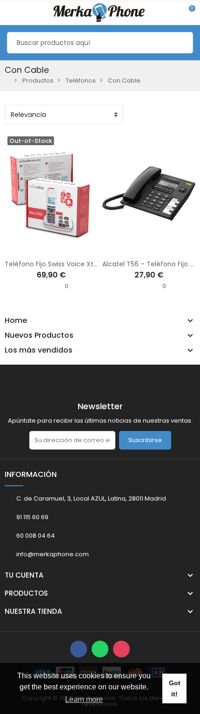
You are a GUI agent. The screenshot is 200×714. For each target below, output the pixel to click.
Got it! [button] (174, 688)
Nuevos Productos (39, 335)
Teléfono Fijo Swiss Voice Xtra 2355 (61, 264)
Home (16, 320)
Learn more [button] (84, 699)
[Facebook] (78, 649)
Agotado (22, 248)
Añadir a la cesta (119, 248)
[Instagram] (121, 649)
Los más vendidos (39, 350)
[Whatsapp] (100, 649)
